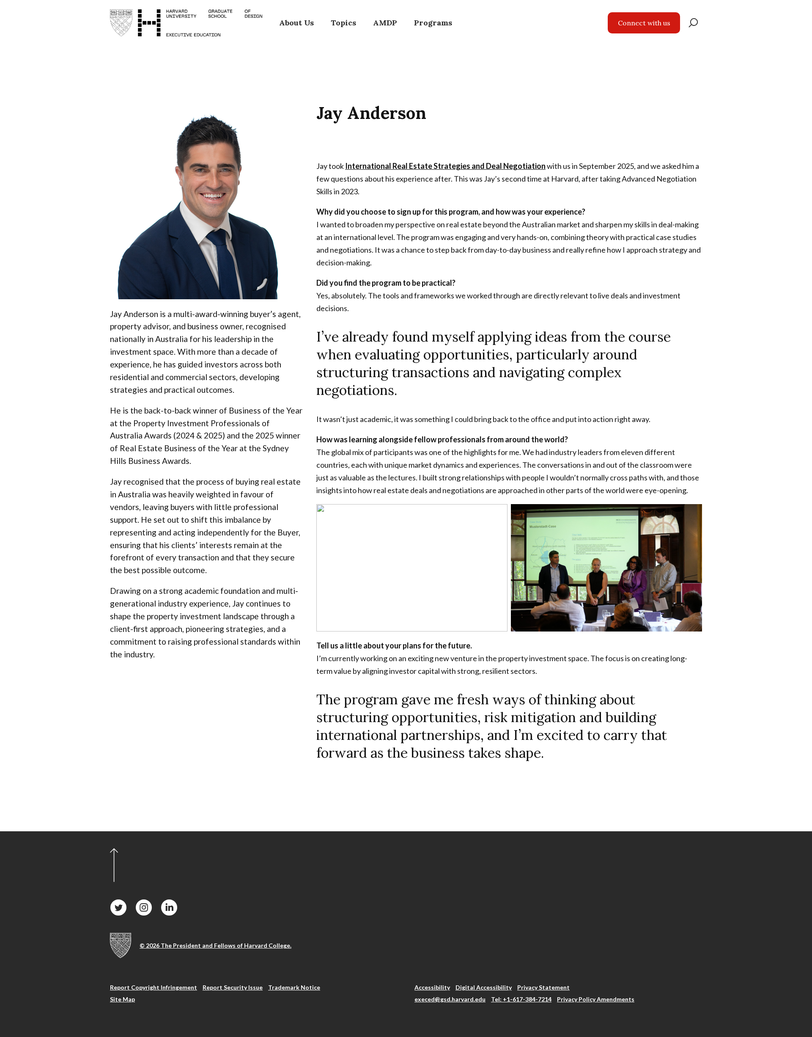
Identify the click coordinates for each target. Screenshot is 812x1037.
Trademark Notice (294, 987)
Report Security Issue (233, 987)
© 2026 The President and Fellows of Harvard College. (215, 945)
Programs (433, 23)
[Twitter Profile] (118, 907)
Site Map (122, 999)
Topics (343, 23)
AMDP (385, 23)
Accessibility (432, 987)
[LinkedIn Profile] (169, 907)
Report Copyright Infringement (153, 987)
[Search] (693, 23)
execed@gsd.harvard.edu (450, 999)
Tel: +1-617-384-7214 (521, 999)
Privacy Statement (543, 987)
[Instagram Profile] (143, 907)
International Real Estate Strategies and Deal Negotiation (445, 166)
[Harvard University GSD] (120, 945)
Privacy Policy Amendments (595, 999)
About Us (296, 23)
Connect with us (644, 23)
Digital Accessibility (483, 987)
